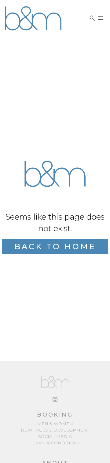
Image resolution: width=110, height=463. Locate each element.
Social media (55, 436)
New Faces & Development (55, 430)
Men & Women (55, 423)
